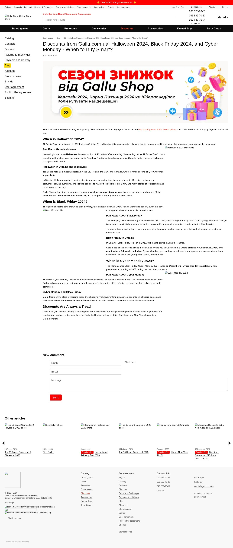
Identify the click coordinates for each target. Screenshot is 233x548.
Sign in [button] (122, 477)
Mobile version (14, 518)
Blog (79, 7)
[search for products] (172, 19)
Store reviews (99, 7)
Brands (111, 7)
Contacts (18, 7)
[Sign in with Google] (144, 362)
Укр (173, 7)
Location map (200, 497)
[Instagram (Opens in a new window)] (155, 7)
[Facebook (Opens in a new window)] (159, 7)
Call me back (194, 23)
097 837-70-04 (197, 20)
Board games (20, 28)
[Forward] (230, 443)
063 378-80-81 (197, 11)
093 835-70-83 (197, 15)
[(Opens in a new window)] (20, 510)
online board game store (27, 495)
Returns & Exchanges (43, 7)
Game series (99, 28)
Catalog (8, 7)
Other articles (15, 418)
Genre (46, 28)
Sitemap (9, 97)
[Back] (3, 443)
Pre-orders (70, 28)
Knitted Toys (184, 28)
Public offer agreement (18, 92)
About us (87, 7)
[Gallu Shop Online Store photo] (13, 480)
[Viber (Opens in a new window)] (166, 7)
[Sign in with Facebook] (138, 362)
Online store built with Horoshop (17, 541)
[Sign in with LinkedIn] (149, 362)
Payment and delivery (65, 7)
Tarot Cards (214, 28)
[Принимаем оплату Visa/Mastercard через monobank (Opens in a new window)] (30, 507)
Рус (177, 7)
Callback (161, 491)
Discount (28, 7)
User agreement (123, 7)
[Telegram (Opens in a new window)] (163, 7)
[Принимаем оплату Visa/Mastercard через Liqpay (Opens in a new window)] (28, 512)
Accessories (155, 28)
